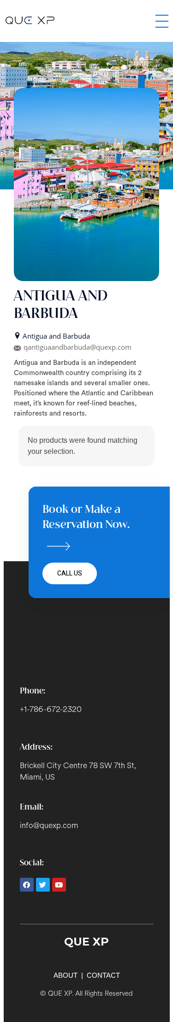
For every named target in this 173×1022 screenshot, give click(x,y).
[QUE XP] (70, 20)
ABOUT (66, 975)
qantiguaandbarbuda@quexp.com (77, 347)
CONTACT (103, 975)
